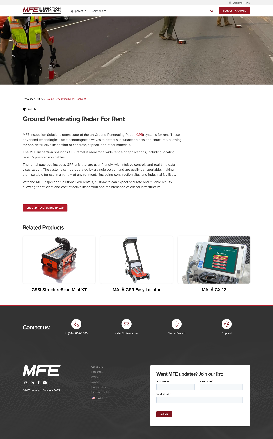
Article (40, 99)
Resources (29, 99)
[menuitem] (118, 398)
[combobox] (183, 11)
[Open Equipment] (85, 11)
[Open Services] (105, 11)
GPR (139, 134)
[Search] (211, 11)
